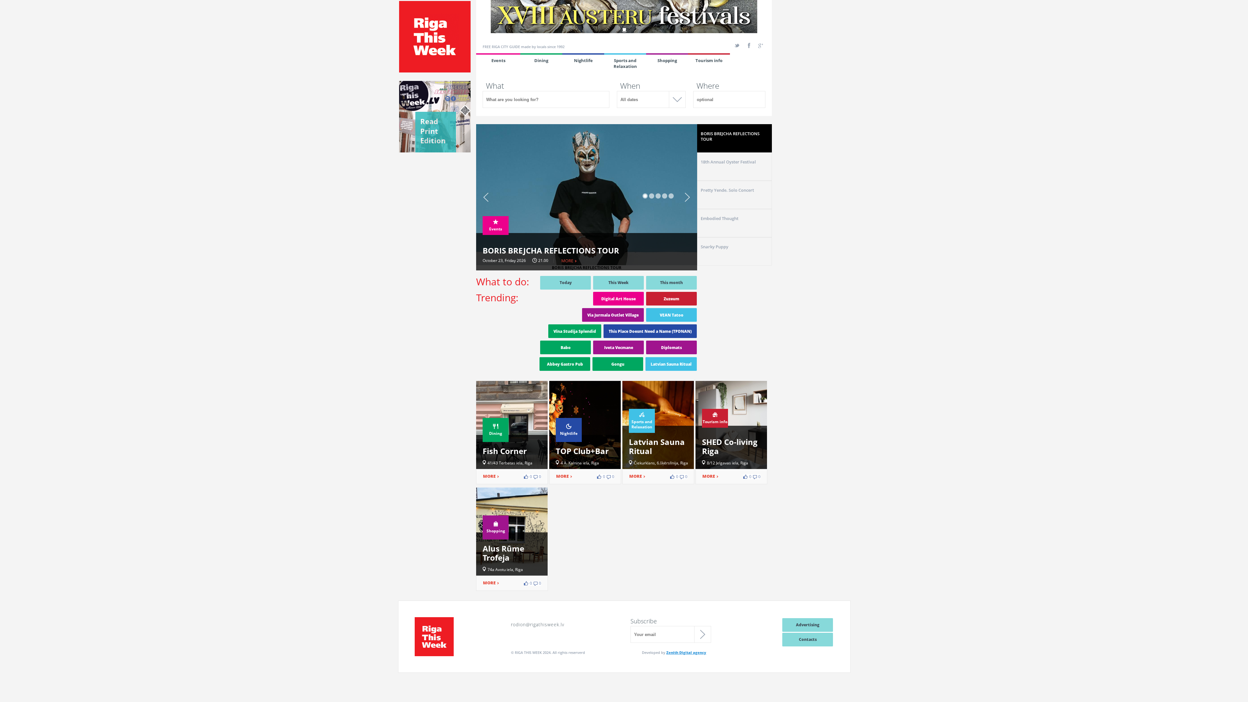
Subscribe (643, 621)
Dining (541, 60)
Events (498, 60)
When (630, 86)
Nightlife (583, 60)
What (495, 86)
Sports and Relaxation (625, 63)
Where (707, 86)
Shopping (667, 60)
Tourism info (709, 60)
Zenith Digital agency (686, 652)
